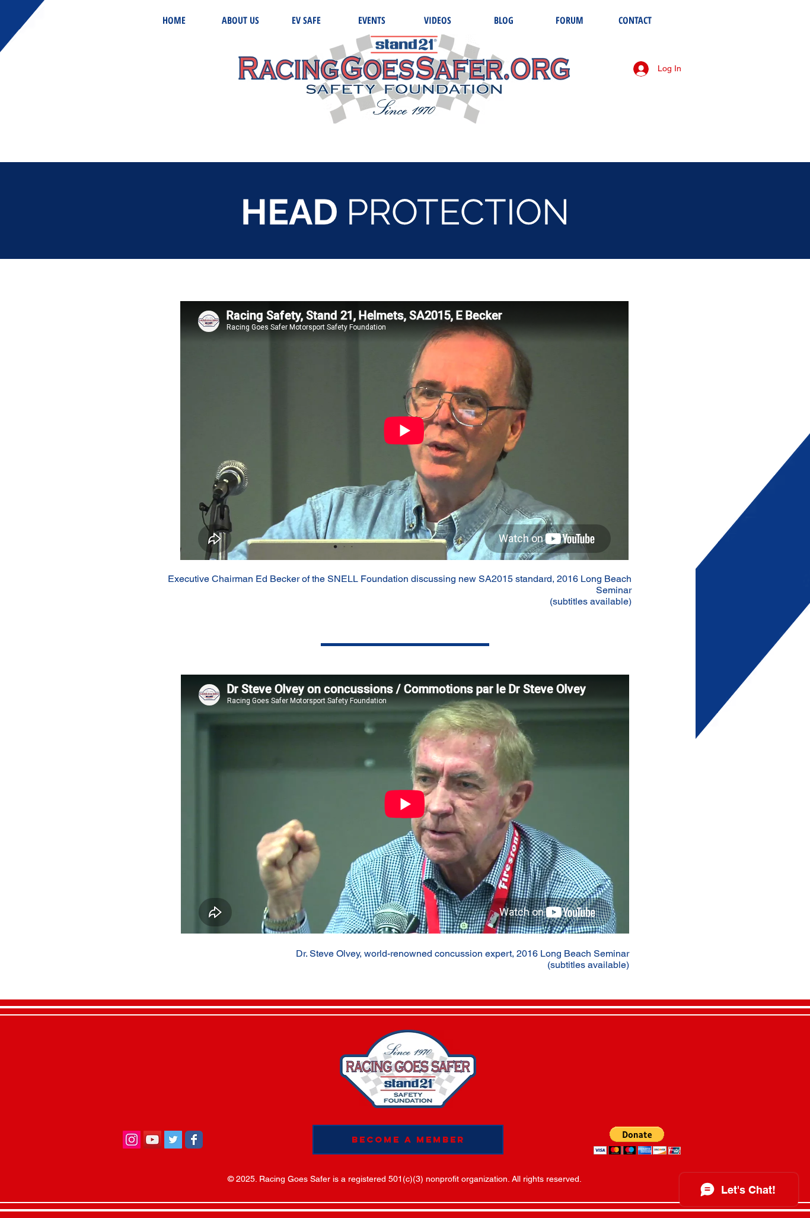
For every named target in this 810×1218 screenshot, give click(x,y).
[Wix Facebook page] (194, 1140)
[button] (637, 1140)
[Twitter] (173, 1140)
